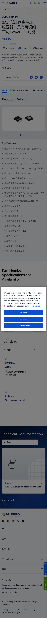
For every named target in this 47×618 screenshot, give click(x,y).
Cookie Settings (23, 325)
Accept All (23, 319)
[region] (23, 309)
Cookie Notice (34, 306)
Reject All (23, 313)
